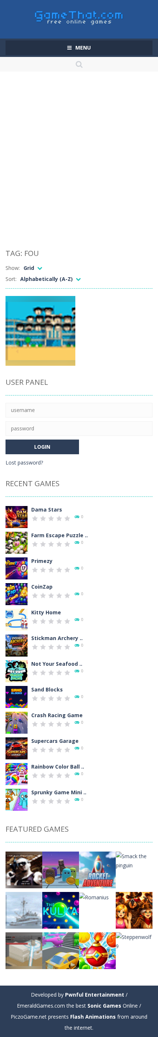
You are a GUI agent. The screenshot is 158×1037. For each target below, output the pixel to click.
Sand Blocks (47, 689)
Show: (13, 267)
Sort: (11, 278)
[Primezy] (17, 567)
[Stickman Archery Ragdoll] (17, 645)
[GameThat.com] (79, 15)
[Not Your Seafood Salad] (17, 670)
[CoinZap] (17, 593)
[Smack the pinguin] (134, 860)
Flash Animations (93, 1016)
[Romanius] (94, 896)
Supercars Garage (55, 740)
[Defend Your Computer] (24, 950)
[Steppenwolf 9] (134, 940)
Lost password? (24, 462)
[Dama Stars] (17, 516)
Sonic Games (104, 1005)
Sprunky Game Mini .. (58, 792)
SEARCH (79, 64)
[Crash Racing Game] (17, 722)
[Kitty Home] (17, 619)
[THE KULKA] (60, 909)
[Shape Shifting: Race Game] (60, 950)
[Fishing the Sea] (24, 909)
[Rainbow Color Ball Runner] (17, 773)
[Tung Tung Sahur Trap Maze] (60, 869)
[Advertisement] (79, 162)
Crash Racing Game (57, 715)
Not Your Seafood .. (56, 663)
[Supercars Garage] (17, 747)
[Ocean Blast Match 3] (97, 950)
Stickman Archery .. (57, 638)
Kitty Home (46, 612)
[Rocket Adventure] (97, 869)
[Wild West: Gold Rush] (134, 909)
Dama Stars (46, 509)
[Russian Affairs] (24, 869)
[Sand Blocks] (17, 696)
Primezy (42, 560)
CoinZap (42, 586)
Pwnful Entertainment (94, 994)
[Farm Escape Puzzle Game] (17, 542)
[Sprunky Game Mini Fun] (17, 799)
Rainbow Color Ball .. (57, 766)
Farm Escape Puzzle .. (59, 535)
